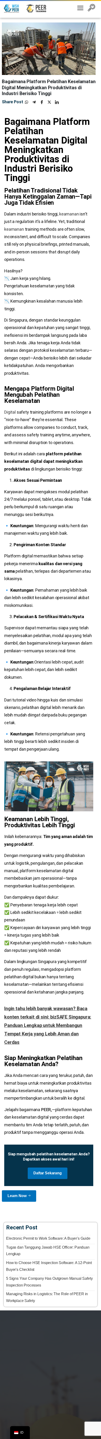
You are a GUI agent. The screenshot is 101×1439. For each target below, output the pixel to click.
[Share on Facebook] (43, 102)
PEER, (46, 1109)
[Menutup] (91, 1426)
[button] (91, 8)
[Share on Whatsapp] (28, 102)
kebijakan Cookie (56, 1430)
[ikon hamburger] (80, 8)
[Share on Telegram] (36, 102)
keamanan (69, 213)
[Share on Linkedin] (58, 102)
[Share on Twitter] (51, 102)
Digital (10, 412)
